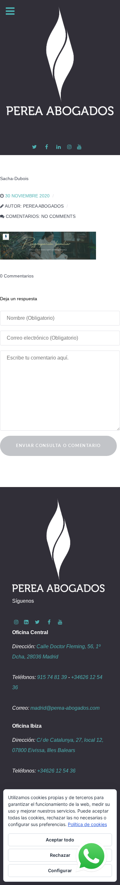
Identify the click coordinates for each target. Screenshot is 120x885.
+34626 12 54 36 (56, 770)
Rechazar (60, 855)
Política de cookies (87, 824)
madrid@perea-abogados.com (65, 708)
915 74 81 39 (52, 677)
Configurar (60, 870)
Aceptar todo (60, 839)
